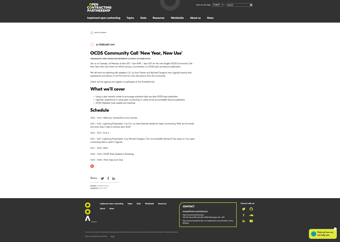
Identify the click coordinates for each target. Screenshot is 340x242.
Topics (130, 18)
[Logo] (120, 7)
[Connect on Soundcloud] (251, 215)
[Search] (251, 5)
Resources (158, 18)
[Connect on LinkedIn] (243, 221)
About (102, 209)
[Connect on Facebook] (243, 215)
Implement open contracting (103, 18)
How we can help (203, 5)
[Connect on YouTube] (251, 221)
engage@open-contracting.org (195, 211)
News (210, 18)
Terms (112, 236)
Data (143, 18)
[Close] (335, 229)
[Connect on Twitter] (243, 209)
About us (195, 18)
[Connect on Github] (251, 209)
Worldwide (177, 18)
